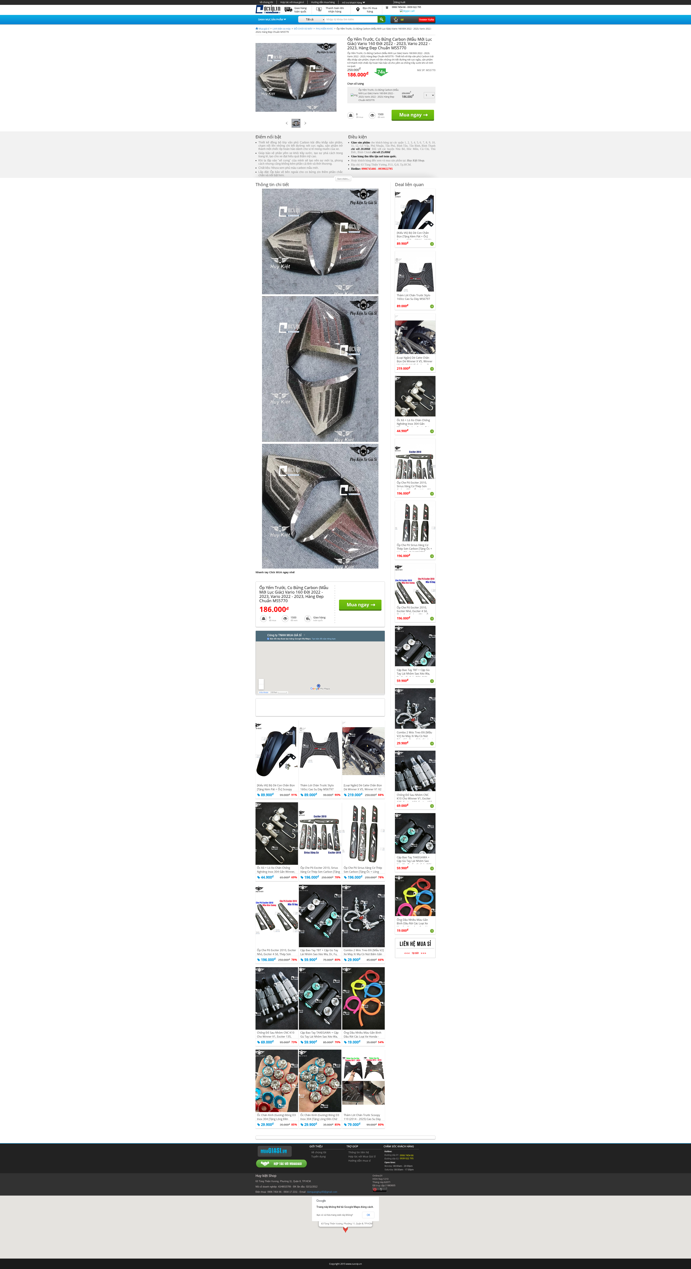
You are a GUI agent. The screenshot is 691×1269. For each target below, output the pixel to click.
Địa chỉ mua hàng (370, 9)
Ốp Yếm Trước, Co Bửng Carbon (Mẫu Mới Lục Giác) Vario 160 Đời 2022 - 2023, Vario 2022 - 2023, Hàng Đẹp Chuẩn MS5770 (378, 95)
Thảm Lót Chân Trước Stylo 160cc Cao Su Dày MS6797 (317, 787)
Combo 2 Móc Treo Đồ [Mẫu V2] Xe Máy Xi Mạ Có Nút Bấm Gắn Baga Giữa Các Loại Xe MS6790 (364, 954)
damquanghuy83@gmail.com (322, 1192)
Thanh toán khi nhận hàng (335, 9)
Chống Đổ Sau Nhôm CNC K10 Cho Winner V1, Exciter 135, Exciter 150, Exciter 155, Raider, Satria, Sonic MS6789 (415, 800)
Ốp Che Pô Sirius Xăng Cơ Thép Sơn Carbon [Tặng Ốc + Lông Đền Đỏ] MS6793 (363, 871)
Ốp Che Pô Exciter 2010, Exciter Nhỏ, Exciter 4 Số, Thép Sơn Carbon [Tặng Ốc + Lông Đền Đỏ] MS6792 (414, 613)
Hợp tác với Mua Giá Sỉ (362, 1156)
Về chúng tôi (266, 2)
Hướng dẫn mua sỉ (359, 1160)
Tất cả (309, 19)
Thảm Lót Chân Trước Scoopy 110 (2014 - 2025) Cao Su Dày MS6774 (362, 1119)
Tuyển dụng (318, 1156)
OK (368, 1215)
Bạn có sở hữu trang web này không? (335, 1215)
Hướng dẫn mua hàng (323, 2)
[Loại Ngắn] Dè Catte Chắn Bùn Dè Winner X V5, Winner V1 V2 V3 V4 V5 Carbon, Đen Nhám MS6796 (414, 363)
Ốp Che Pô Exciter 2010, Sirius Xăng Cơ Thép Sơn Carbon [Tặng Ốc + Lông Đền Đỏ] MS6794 (320, 871)
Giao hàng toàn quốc (300, 9)
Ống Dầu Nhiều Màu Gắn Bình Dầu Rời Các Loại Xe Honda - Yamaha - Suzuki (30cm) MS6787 (412, 925)
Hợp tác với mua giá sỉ (292, 2)
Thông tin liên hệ (358, 1152)
